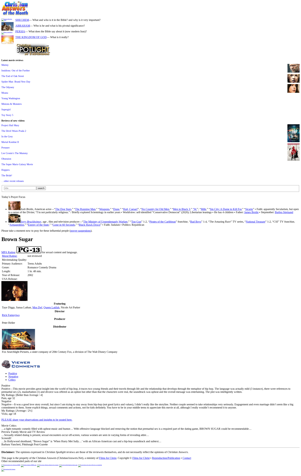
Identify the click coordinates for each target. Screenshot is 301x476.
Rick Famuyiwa (11, 315)
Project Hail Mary (10, 125)
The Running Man (85, 209)
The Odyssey (7, 87)
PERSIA (20, 31)
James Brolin (251, 212)
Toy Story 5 (7, 115)
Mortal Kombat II (10, 142)
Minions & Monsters (11, 104)
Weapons (104, 209)
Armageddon (17, 224)
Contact (187, 458)
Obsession (6, 158)
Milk (203, 209)
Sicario (249, 209)
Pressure (5, 147)
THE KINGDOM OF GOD (31, 37)
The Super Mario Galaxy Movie (17, 164)
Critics (12, 379)
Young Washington (10, 98)
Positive (12, 373)
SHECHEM (22, 19)
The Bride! (6, 175)
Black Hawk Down (89, 224)
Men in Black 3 (181, 209)
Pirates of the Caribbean (162, 221)
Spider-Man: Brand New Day (15, 81)
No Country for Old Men (155, 209)
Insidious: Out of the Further (15, 70)
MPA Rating (8, 252)
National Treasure (255, 221)
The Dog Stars (63, 209)
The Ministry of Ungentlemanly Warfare (105, 221)
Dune (116, 209)
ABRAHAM (22, 25)
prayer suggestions (80, 230)
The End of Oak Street (12, 76)
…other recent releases (12, 181)
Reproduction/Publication (166, 458)
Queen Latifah (51, 307)
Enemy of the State (38, 224)
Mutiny (5, 65)
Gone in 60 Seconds (64, 224)
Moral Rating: (9, 255)
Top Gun (136, 221)
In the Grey (7, 136)
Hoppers (5, 169)
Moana (4, 92)
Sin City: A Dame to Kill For (225, 209)
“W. (195, 209)
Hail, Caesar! (130, 209)
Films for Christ (107, 458)
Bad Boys (195, 221)
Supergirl (6, 109)
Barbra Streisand (284, 212)
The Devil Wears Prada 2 (13, 130)
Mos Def (37, 307)
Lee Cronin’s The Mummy (14, 153)
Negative (13, 376)
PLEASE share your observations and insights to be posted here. (36, 419)
